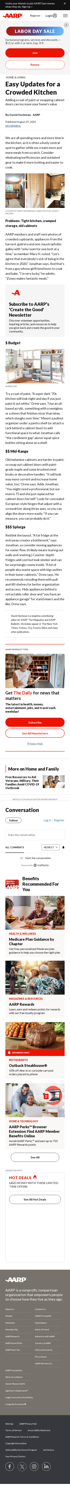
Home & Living (15, 77)
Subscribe (35, 722)
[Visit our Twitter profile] (22, 1466)
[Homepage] (13, 15)
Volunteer (10, 1322)
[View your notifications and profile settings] (63, 847)
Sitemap (9, 1423)
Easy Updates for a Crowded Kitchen (32, 88)
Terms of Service (13, 1430)
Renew (35, 64)
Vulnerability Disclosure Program (21, 1450)
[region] (35, 841)
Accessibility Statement (39, 1430)
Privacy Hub (35, 743)
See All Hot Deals (35, 1199)
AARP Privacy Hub (27, 1423)
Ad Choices (48, 1450)
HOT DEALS (20, 1177)
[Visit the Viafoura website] (41, 865)
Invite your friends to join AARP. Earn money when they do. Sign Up (30, 5)
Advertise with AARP (45, 1336)
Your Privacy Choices (15, 1456)
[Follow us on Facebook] (9, 1466)
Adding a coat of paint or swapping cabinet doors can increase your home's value (34, 102)
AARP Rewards (12, 1336)
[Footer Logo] (35, 1279)
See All (35, 1157)
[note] (35, 212)
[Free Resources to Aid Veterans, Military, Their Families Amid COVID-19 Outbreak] (54, 783)
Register (35, 15)
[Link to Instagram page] (34, 1466)
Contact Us (40, 1309)
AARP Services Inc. (44, 1363)
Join (35, 52)
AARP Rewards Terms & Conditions (22, 1436)
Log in (47, 820)
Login (49, 15)
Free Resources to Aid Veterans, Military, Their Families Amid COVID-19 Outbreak (22, 782)
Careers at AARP (43, 1343)
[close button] (66, 25)
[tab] (14, 847)
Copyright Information (16, 1443)
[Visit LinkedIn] (46, 1466)
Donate (8, 1316)
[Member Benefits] (13, 884)
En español (13, 125)
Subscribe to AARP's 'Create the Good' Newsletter (29, 309)
